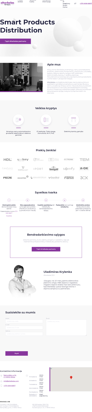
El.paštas (9, 216)
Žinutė (48, 318)
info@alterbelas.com (11, 381)
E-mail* (7, 324)
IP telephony (66, 2)
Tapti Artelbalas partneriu (46, 249)
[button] (71, 377)
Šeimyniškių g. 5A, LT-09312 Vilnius (10, 376)
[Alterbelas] (7, 3)
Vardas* (7, 318)
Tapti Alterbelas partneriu (15, 41)
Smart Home (65, 6)
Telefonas (7, 331)
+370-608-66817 (86, 3)
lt (75, 3)
